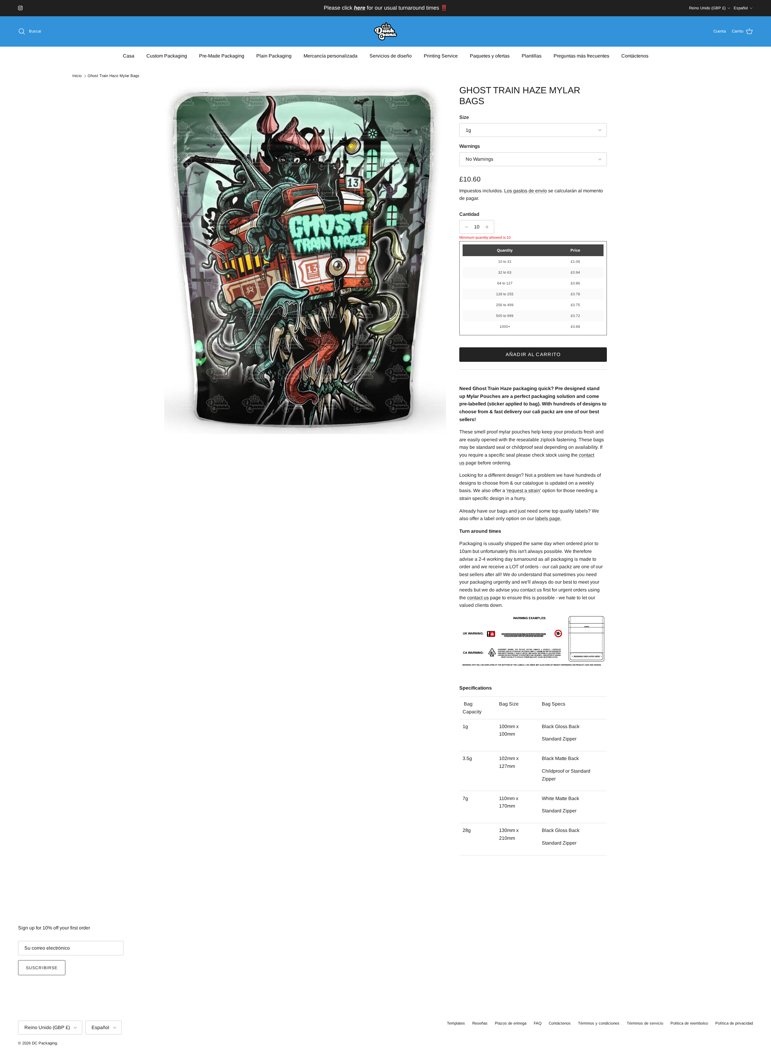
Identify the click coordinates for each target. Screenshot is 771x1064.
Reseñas (480, 1023)
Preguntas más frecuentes (581, 55)
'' (523, 490)
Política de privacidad (734, 1023)
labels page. (548, 518)
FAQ (538, 1023)
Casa (128, 55)
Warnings (469, 146)
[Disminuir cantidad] (465, 227)
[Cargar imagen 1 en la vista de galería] (305, 259)
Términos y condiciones (599, 1023)
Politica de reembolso (689, 1023)
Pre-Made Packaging (221, 55)
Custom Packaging (166, 55)
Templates (456, 1023)
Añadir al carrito (533, 354)
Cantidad (469, 214)
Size (464, 117)
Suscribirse (42, 967)
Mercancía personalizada (330, 55)
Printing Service (441, 55)
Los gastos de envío (525, 190)
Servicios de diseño (391, 55)
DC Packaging (44, 1043)
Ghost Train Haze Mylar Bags (113, 76)
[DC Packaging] (385, 31)
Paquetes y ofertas (490, 55)
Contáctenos (634, 55)
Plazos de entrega (510, 1023)
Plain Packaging (274, 55)
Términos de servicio (645, 1023)
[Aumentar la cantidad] (488, 227)
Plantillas (532, 55)
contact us (478, 597)
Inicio (77, 76)
